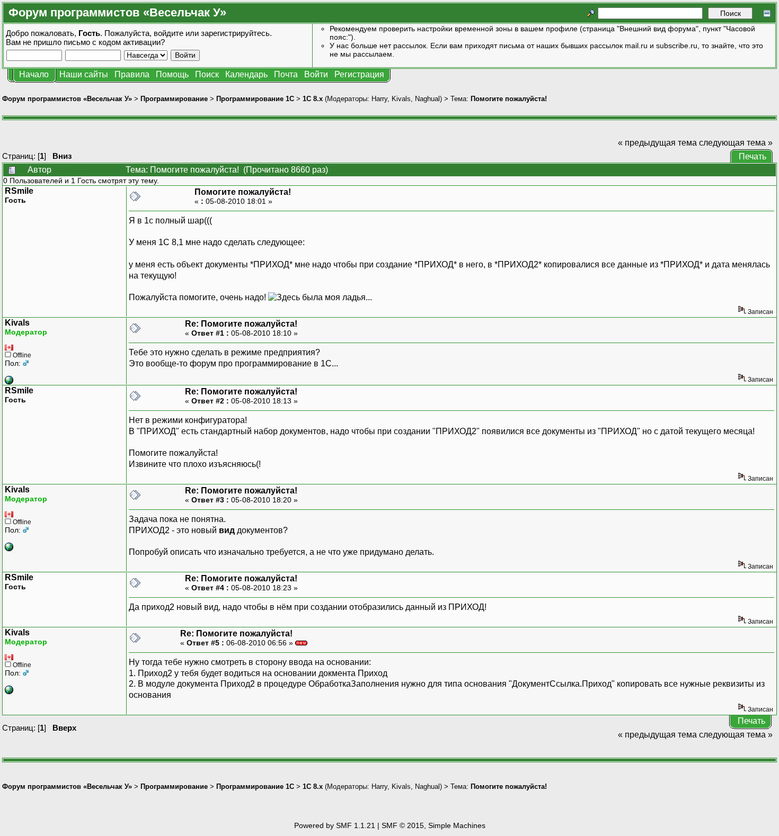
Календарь (246, 74)
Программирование (174, 99)
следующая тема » (736, 142)
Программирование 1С (255, 99)
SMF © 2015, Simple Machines (433, 825)
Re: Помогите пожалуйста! (241, 323)
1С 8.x (313, 99)
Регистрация (359, 74)
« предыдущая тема (657, 142)
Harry (379, 99)
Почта (286, 74)
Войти (316, 74)
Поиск (207, 74)
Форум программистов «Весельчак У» (67, 99)
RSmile (19, 190)
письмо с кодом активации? (114, 42)
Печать (752, 156)
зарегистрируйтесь (235, 33)
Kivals (401, 99)
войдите (168, 33)
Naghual (427, 99)
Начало (34, 74)
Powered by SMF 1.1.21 (334, 825)
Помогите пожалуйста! (509, 99)
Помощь (172, 74)
